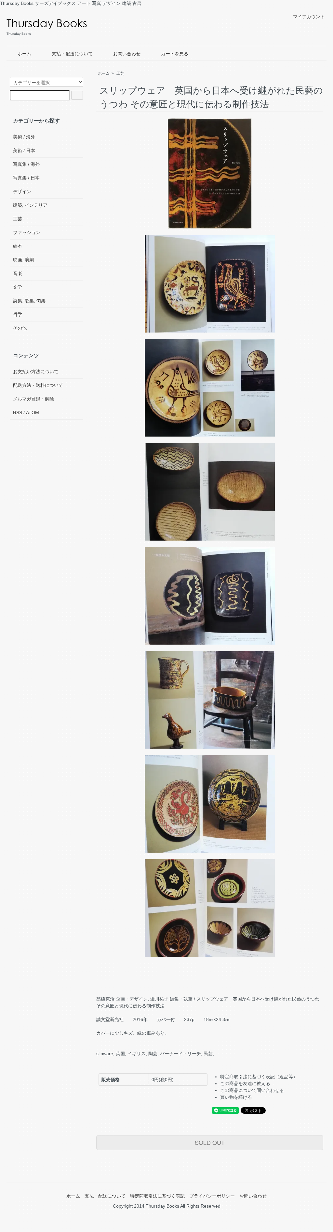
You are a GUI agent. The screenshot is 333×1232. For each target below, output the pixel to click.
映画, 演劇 (23, 259)
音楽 (17, 273)
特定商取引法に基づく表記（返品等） (259, 1076)
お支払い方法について (36, 371)
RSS (17, 412)
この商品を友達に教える (245, 1083)
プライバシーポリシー (212, 1196)
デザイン (22, 191)
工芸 (120, 73)
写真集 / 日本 (26, 177)
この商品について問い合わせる (252, 1090)
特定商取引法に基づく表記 (157, 1196)
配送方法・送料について (38, 385)
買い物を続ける (236, 1097)
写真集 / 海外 (26, 164)
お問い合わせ (126, 53)
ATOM (32, 412)
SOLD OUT (210, 1142)
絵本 (17, 246)
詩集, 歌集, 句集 (29, 300)
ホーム (24, 53)
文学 (17, 287)
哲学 (17, 314)
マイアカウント (309, 16)
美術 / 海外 (24, 136)
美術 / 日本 (24, 150)
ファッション (26, 232)
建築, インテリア (30, 205)
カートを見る (174, 53)
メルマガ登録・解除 (33, 398)
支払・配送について (72, 53)
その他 (20, 328)
